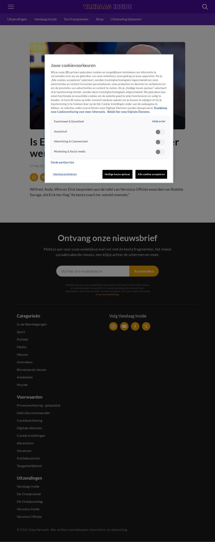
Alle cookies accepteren (151, 174)
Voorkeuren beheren (65, 174)
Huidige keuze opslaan (117, 174)
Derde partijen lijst (62, 162)
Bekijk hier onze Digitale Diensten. (128, 111)
